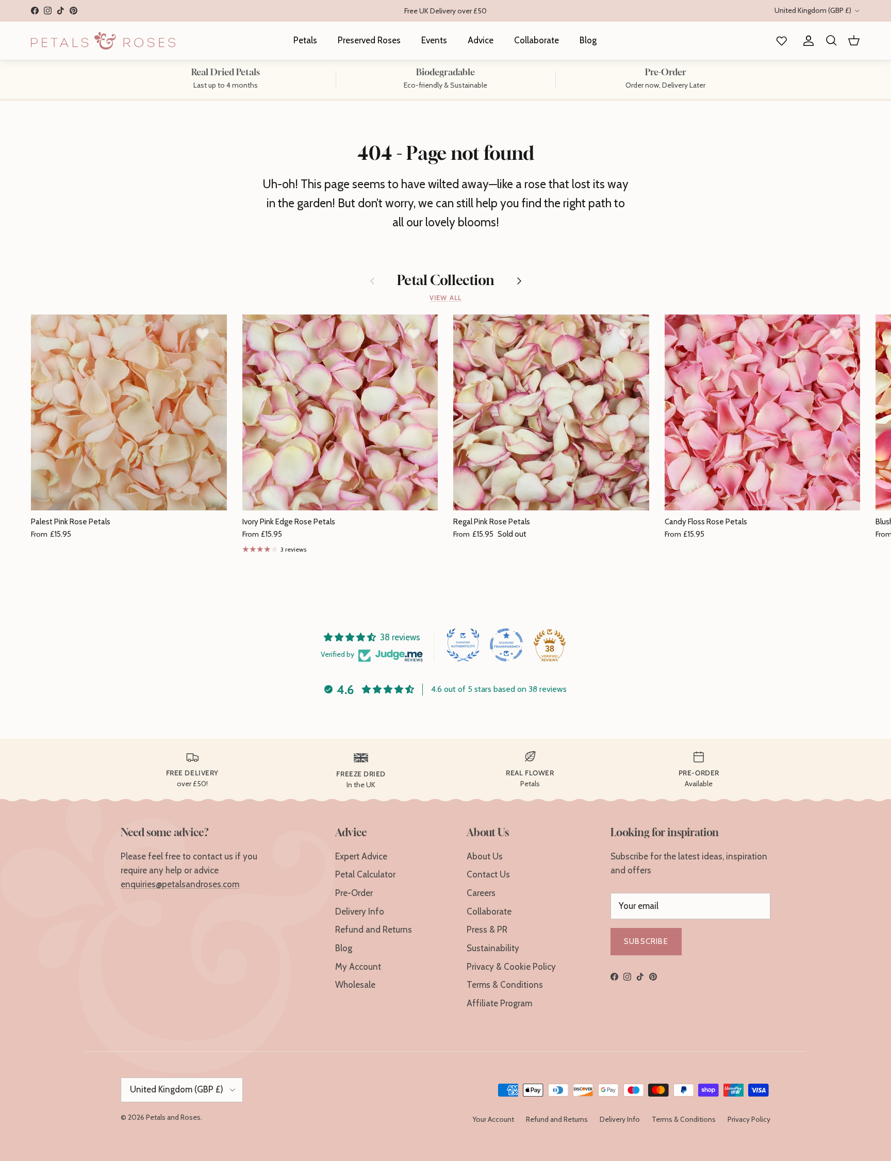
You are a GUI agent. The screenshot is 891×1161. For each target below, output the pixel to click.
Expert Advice (361, 856)
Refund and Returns (373, 929)
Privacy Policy (749, 1119)
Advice (480, 40)
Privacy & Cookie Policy (511, 966)
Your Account (493, 1119)
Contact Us (488, 874)
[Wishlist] (779, 41)
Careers (481, 893)
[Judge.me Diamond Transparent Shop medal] (506, 644)
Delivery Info (359, 911)
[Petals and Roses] (103, 40)
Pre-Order (354, 893)
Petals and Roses (173, 1117)
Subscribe (646, 941)
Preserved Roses (369, 40)
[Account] (806, 41)
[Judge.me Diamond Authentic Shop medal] (463, 644)
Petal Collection (445, 281)
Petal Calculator (365, 874)
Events (434, 40)
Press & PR (487, 929)
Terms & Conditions (505, 985)
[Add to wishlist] (202, 333)
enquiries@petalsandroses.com (180, 884)
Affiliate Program (499, 1003)
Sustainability (493, 948)
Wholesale (355, 985)
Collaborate (536, 40)
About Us (485, 856)
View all (445, 298)
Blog (588, 40)
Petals (305, 40)
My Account (358, 966)
